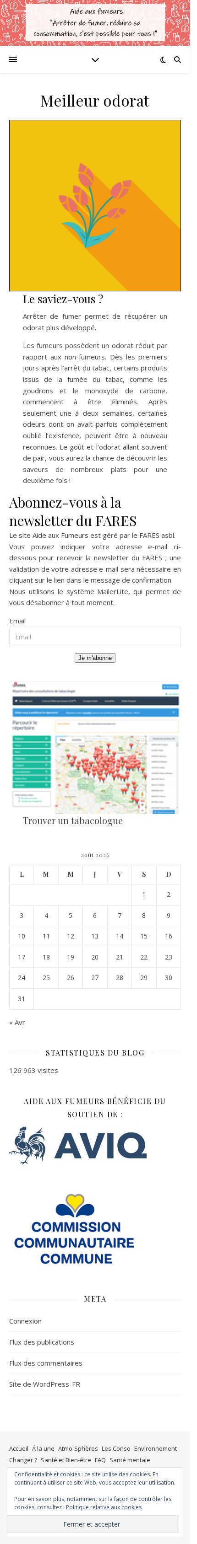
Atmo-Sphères (78, 1448)
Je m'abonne (95, 657)
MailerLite (112, 591)
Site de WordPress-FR (44, 1384)
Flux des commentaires (45, 1362)
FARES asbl (156, 535)
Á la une (43, 1448)
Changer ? (23, 1460)
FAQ (100, 1460)
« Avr (17, 1022)
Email (17, 620)
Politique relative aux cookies (104, 1507)
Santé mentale (129, 1460)
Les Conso (116, 1448)
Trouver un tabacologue (73, 820)
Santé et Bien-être (66, 1460)
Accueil (18, 1448)
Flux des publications (41, 1341)
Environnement (155, 1448)
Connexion (25, 1320)
